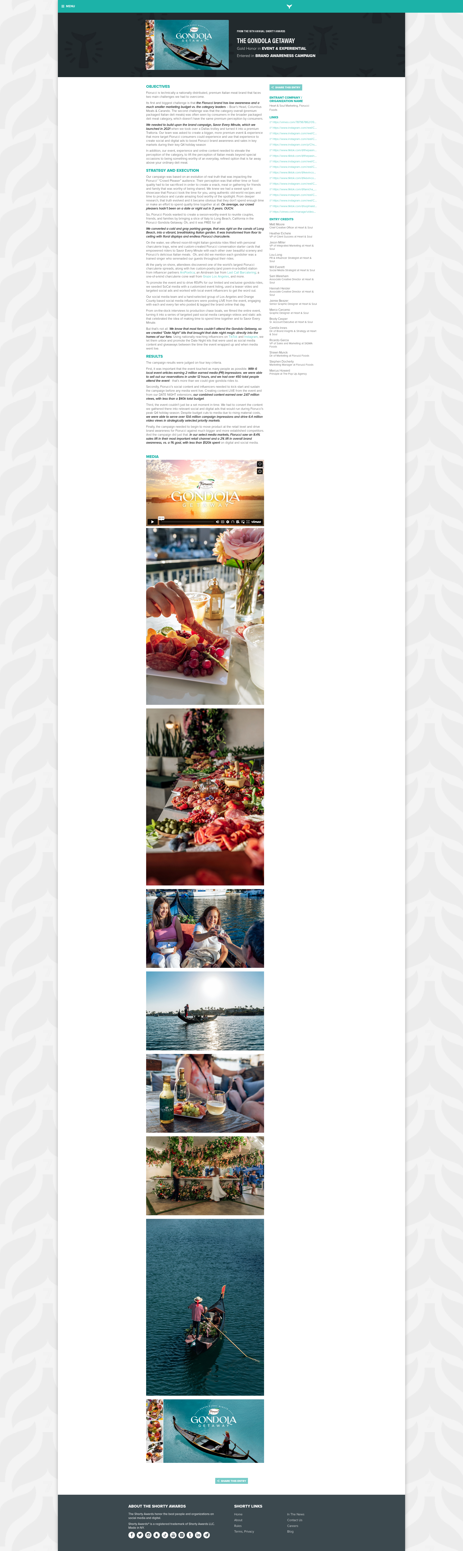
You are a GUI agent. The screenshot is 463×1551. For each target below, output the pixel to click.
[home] (289, 6)
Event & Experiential (284, 48)
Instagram (251, 337)
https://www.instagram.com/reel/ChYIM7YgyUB (301, 200)
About (238, 1520)
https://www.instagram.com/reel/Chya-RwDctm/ (302, 195)
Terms (238, 1531)
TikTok (233, 337)
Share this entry (287, 87)
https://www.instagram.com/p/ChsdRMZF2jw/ (300, 144)
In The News (295, 1514)
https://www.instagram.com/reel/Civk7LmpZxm (301, 161)
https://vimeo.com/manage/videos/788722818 (300, 212)
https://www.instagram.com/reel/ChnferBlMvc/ (301, 128)
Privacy (249, 1531)
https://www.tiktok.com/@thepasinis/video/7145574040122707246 (313, 150)
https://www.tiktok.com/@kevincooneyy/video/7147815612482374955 (315, 178)
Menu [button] (70, 6)
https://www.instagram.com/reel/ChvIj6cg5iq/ (300, 133)
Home (238, 1514)
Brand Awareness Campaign (285, 55)
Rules (238, 1526)
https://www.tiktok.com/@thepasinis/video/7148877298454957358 (313, 156)
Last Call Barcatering (241, 272)
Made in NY (136, 1528)
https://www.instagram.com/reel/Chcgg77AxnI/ (301, 184)
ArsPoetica (187, 272)
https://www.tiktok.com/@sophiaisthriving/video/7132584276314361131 (315, 206)
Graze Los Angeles (216, 276)
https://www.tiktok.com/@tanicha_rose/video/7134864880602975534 (315, 189)
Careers (292, 1526)
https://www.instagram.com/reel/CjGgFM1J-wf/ (301, 167)
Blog (290, 1531)
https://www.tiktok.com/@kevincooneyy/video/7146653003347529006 (316, 172)
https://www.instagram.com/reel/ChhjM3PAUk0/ (302, 139)
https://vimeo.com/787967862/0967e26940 (299, 122)
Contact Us (294, 1520)
